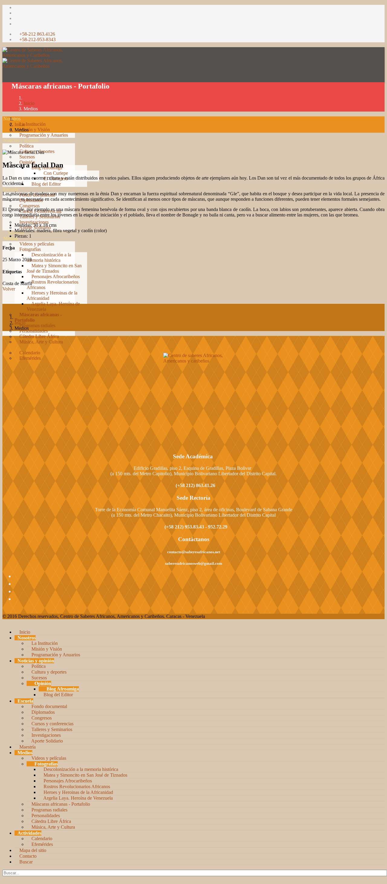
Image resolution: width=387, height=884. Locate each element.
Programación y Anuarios (43, 135)
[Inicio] (5, 113)
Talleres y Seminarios (51, 729)
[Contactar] (5, 369)
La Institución (32, 124)
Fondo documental (48, 706)
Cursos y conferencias (51, 723)
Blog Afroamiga (62, 688)
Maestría (15, 233)
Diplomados (42, 712)
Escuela (10, 189)
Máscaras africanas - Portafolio (60, 804)
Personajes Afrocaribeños (55, 276)
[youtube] (16, 18)
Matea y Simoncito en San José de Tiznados (54, 268)
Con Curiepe (55, 173)
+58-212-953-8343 (37, 39)
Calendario (29, 352)
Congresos (29, 205)
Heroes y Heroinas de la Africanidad (77, 792)
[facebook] (16, 7)
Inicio (29, 103)
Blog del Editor (45, 184)
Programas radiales (36, 325)
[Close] (4, 621)
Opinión (42, 683)
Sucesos (26, 156)
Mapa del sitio (32, 850)
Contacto (27, 856)
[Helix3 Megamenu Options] (5, 98)
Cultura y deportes (48, 671)
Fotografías (29, 249)
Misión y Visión (34, 129)
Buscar (25, 861)
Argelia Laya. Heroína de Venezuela (77, 798)
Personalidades (33, 330)
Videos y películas (36, 243)
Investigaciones (33, 222)
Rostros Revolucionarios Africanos (76, 786)
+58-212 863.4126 (37, 34)
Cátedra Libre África (38, 336)
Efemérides (29, 358)
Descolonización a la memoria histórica (49, 257)
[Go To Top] (3, 878)
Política (26, 145)
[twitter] (16, 12)
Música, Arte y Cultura (40, 341)
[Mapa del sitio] (5, 363)
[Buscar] (5, 374)
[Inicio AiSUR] (193, 395)
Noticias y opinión (20, 140)
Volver (8, 288)
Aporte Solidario (46, 740)
